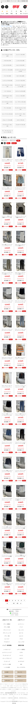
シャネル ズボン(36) (20, 60)
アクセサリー (7, 641)
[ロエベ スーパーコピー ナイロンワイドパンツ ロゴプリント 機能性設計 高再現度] (7, 321)
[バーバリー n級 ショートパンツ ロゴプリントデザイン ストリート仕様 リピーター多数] (7, 519)
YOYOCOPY (15, 701)
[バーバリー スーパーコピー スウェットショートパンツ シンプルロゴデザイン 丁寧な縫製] (7, 490)
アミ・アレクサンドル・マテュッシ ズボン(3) (7, 131)
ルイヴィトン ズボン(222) (7, 69)
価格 (8, 143)
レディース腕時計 (21, 649)
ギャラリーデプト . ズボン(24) (20, 114)
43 (17, 603)
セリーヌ (21, 632)
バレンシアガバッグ (6, 658)
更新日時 (14, 143)
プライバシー (20, 680)
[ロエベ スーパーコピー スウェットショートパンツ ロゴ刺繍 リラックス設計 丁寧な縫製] (7, 293)
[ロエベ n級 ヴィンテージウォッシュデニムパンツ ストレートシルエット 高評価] (7, 236)
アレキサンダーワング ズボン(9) (20, 108)
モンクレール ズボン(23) (20, 91)
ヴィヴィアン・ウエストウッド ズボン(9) (20, 86)
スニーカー (6, 638)
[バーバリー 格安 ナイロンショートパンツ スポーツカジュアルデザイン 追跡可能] (7, 462)
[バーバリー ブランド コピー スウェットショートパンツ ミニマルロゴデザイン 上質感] (20, 462)
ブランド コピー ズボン (6, 26)
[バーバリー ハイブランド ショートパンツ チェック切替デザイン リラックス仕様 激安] (20, 575)
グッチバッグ (7, 661)
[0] (25, 6)
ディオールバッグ (7, 655)
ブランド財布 (7, 627)
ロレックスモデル (21, 667)
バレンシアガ (21, 641)
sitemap (14, 703)
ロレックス (21, 630)
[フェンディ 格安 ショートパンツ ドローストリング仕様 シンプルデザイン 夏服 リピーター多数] (7, 406)
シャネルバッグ (6, 649)
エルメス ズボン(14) (20, 65)
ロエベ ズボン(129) (20, 75)
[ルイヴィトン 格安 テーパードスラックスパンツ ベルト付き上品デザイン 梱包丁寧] (7, 151)
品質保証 (6, 676)
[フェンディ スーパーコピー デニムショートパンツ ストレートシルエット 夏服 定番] (7, 434)
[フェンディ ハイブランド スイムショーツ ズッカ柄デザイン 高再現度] (20, 377)
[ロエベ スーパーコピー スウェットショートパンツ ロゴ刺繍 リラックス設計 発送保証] (20, 293)
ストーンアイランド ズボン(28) (7, 102)
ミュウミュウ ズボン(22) (7, 80)
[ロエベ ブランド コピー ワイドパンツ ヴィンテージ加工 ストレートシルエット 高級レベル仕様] (7, 377)
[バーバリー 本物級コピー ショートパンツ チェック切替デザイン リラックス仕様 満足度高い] (20, 547)
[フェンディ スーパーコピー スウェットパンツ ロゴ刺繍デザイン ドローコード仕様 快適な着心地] (20, 434)
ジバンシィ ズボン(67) (20, 95)
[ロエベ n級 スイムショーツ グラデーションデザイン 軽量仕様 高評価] (20, 349)
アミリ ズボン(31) (7, 107)
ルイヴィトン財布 (7, 664)
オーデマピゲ (21, 661)
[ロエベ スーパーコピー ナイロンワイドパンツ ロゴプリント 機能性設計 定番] (7, 349)
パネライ (21, 658)
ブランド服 (6, 636)
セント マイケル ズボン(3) (7, 114)
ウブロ (21, 652)
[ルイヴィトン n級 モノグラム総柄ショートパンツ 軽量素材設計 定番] (7, 208)
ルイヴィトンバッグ (6, 652)
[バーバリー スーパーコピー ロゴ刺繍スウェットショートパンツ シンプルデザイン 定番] (20, 490)
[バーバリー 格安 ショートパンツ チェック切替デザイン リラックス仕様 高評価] (7, 575)
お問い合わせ (7, 680)
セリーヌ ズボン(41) (7, 65)
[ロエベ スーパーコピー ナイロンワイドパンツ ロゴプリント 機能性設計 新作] (20, 321)
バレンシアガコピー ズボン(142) (7, 55)
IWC (21, 664)
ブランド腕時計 (6, 624)
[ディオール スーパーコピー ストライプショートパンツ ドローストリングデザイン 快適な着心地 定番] (20, 180)
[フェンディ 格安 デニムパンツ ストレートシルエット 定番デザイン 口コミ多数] (20, 406)
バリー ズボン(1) (7, 91)
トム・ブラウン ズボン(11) (20, 101)
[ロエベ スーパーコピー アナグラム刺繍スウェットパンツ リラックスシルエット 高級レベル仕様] (7, 264)
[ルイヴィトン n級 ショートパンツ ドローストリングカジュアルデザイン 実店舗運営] (7, 180)
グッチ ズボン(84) (7, 75)
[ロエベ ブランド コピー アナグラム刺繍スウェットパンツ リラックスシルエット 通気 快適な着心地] (20, 264)
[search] (6, 6)
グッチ (21, 627)
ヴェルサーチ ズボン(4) (20, 124)
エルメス (21, 636)
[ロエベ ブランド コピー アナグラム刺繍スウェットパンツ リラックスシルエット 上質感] (20, 236)
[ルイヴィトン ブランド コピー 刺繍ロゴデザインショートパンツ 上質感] (20, 208)
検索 (18, 140)
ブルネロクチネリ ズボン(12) (7, 96)
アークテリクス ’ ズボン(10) (7, 125)
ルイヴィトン (21, 624)
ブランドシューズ (7, 632)
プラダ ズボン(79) (7, 60)
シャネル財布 (7, 667)
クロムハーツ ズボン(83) (7, 120)
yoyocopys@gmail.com (10, 692)
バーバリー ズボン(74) (20, 80)
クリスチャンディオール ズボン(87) (20, 70)
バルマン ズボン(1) (20, 120)
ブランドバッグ (6, 630)
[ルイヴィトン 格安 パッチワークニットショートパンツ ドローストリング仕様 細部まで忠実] (20, 151)
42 (14, 603)
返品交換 (19, 676)
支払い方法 (20, 672)
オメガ (21, 655)
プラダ (21, 638)
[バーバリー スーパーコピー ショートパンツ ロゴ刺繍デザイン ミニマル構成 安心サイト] (7, 547)
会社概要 (6, 672)
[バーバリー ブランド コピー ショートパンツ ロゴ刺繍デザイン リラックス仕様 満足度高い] (20, 519)
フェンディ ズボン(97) (20, 54)
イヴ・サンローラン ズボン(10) (7, 86)
